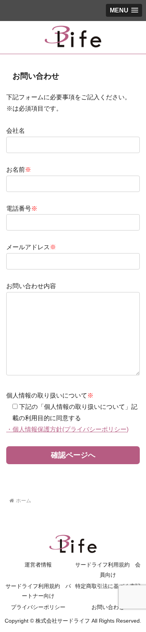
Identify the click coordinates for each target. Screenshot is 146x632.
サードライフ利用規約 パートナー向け (38, 591)
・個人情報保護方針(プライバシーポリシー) (67, 429)
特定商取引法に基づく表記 (108, 586)
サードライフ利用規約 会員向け (108, 569)
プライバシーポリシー (38, 607)
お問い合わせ (107, 607)
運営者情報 (38, 565)
